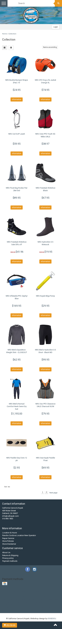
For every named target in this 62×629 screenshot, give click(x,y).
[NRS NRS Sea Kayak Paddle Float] (45, 443)
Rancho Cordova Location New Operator (19, 535)
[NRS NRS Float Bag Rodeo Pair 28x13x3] (17, 173)
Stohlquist (21, 594)
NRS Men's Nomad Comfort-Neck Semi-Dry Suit (17, 406)
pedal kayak (37, 602)
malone (28, 602)
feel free (29, 597)
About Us (6, 552)
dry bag (22, 597)
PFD (58, 591)
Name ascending (50, 47)
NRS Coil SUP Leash (16, 134)
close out (44, 594)
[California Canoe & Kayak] (31, 15)
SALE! (6, 594)
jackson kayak (46, 599)
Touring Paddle (33, 594)
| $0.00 (10, 625)
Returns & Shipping (10, 555)
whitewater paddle (39, 610)
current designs (10, 597)
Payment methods (9, 561)
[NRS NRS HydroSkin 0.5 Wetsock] (45, 227)
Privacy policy (8, 558)
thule (50, 605)
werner (54, 607)
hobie (49, 597)
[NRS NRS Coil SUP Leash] (17, 119)
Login (55, 27)
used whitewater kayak (40, 607)
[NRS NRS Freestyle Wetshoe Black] (45, 173)
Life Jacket (45, 591)
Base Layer (7, 591)
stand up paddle (40, 605)
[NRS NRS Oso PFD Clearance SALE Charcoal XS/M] (45, 389)
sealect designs (15, 605)
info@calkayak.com (10, 516)
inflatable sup (25, 599)
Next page (53, 493)
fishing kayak (40, 597)
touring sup (14, 607)
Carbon (16, 591)
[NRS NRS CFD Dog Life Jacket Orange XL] (45, 65)
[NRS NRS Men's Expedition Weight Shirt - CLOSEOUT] (17, 335)
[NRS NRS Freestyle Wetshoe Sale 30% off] (17, 227)
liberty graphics (17, 602)
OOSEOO (51, 618)
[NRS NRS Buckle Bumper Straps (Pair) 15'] (17, 65)
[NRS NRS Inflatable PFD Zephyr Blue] (17, 281)
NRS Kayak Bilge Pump (45, 296)
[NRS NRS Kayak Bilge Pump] (45, 281)
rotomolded (49, 602)
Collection (12, 34)
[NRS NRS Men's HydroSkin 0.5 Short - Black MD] (45, 335)
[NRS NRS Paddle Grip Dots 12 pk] (17, 443)
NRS (53, 591)
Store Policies (8, 541)
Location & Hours (9, 533)
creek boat (53, 594)
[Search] (58, 3)
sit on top (28, 605)
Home (4, 34)
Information (16, 99)
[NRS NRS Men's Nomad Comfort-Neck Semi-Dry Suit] (17, 389)
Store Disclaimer (9, 544)
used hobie (25, 607)
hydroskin (14, 599)
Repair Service (8, 538)
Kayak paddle (26, 591)
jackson (36, 599)
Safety (12, 594)
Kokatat (36, 591)
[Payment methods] (5, 584)
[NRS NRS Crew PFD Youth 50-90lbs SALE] (45, 119)
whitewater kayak (22, 610)
